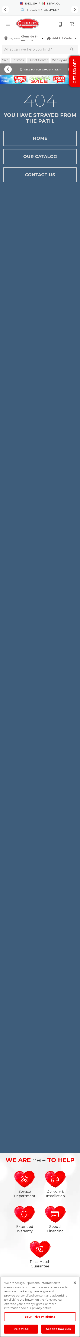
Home (40, 138)
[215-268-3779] (60, 24)
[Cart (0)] (72, 24)
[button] (28, 3)
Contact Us (40, 174)
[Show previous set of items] (5, 9)
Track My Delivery (42, 9)
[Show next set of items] (74, 9)
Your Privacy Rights (40, 1316)
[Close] (75, 1282)
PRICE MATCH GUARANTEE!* (41, 69)
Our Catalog (40, 156)
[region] (40, 1307)
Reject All (21, 1329)
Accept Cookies (58, 1329)
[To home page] (27, 24)
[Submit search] (72, 49)
